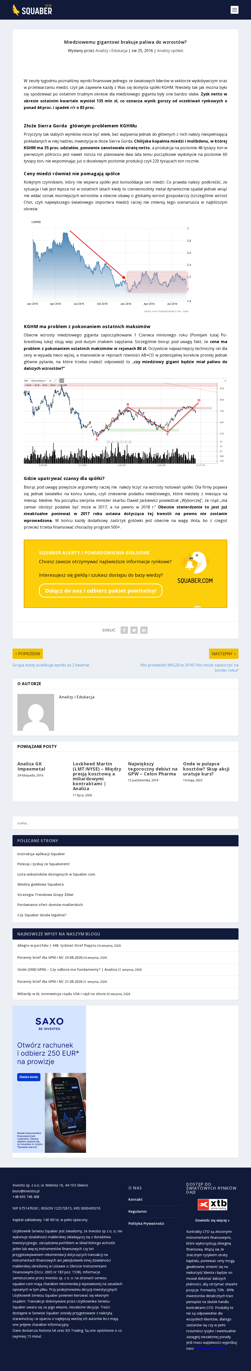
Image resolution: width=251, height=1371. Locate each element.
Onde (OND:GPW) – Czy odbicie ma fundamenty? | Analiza (67, 969)
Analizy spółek (170, 50)
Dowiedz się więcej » (212, 1220)
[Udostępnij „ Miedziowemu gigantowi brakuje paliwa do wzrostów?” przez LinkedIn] (144, 630)
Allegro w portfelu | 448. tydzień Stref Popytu (56, 945)
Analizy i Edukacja (111, 50)
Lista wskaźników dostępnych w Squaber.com (56, 874)
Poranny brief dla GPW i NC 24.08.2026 (49, 957)
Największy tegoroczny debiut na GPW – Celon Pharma (153, 768)
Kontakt (135, 1199)
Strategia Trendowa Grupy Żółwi (45, 894)
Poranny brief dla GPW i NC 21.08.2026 (49, 981)
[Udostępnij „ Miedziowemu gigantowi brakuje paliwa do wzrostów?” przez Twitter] (134, 630)
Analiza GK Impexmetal (31, 766)
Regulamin (137, 1211)
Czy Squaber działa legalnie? (41, 915)
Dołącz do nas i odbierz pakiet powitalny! (100, 590)
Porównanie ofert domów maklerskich (50, 904)
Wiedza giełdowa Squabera (40, 884)
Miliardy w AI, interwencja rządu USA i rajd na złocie (61, 993)
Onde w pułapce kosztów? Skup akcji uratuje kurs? (206, 768)
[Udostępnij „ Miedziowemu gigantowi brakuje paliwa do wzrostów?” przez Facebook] (124, 630)
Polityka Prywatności (146, 1223)
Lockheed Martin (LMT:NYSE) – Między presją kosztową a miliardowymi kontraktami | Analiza (97, 776)
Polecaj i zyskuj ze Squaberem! (43, 864)
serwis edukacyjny (210, 1348)
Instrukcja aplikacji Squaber (41, 854)
